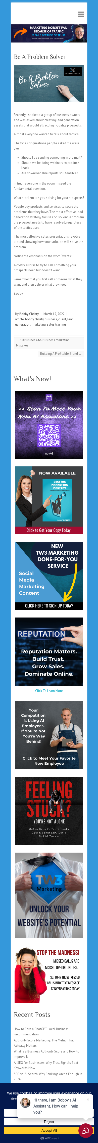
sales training (56, 324)
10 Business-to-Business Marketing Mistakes (43, 342)
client (62, 319)
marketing (39, 324)
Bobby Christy (29, 314)
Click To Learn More (49, 691)
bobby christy (34, 319)
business (51, 319)
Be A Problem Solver (40, 56)
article (19, 319)
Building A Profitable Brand (61, 353)
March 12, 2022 (54, 314)
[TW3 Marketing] (49, 27)
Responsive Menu (81, 14)
